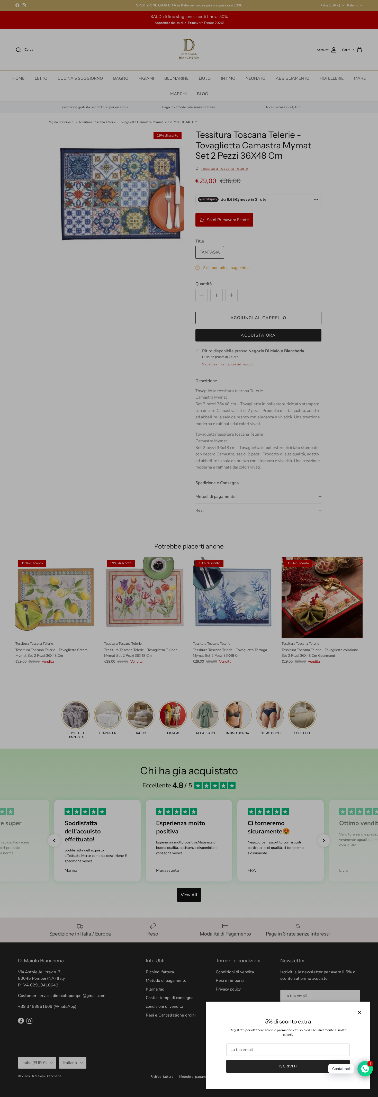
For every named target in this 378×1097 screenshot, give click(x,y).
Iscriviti (288, 1066)
